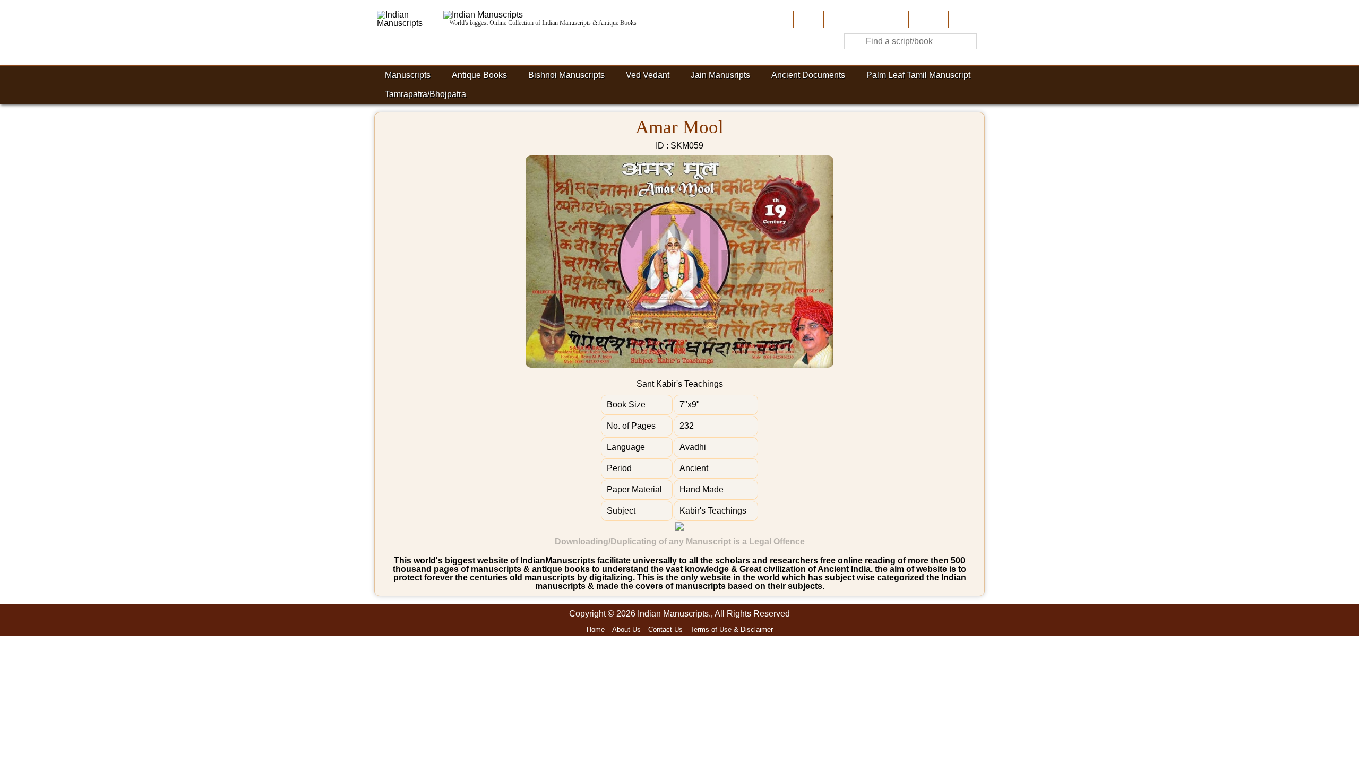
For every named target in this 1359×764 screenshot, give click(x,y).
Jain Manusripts (720, 75)
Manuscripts (408, 75)
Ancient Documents (808, 75)
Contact (965, 19)
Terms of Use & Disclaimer (731, 629)
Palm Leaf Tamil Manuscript (918, 75)
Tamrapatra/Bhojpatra (425, 94)
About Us (842, 19)
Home (807, 19)
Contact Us (665, 629)
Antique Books (479, 75)
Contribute (885, 19)
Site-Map (927, 19)
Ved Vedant (647, 75)
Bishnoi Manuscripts (566, 75)
